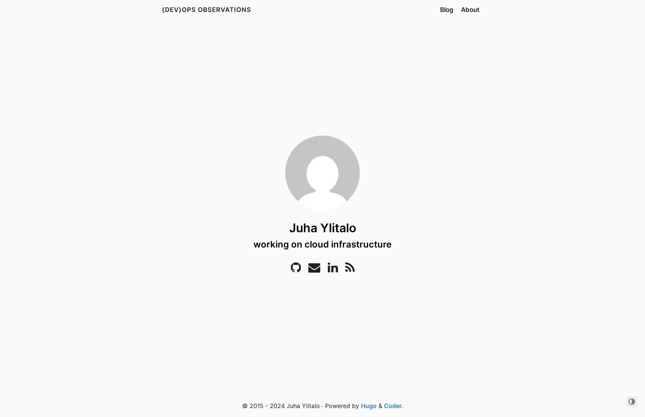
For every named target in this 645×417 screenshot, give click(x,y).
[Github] (296, 269)
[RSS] (350, 269)
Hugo (369, 406)
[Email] (314, 269)
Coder (393, 406)
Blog (447, 9)
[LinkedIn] (333, 269)
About (470, 9)
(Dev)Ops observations (206, 9)
